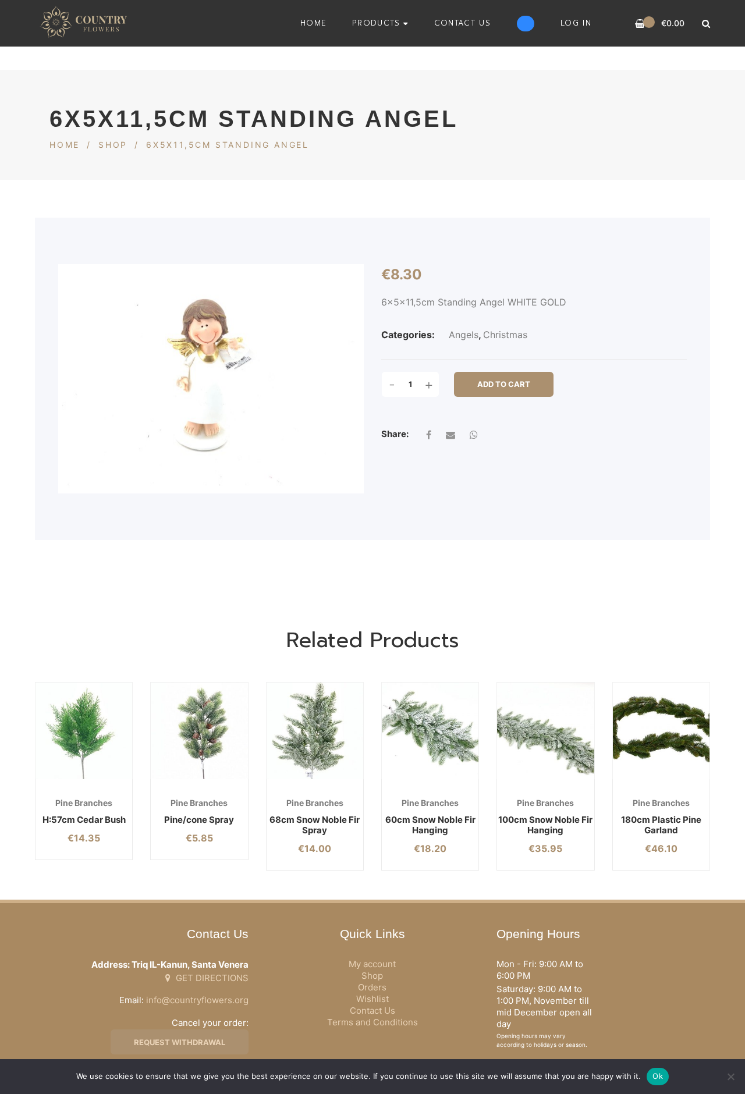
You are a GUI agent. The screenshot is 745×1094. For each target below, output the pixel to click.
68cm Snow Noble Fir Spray (314, 825)
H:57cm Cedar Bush (84, 819)
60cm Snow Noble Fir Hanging (430, 825)
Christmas (505, 334)
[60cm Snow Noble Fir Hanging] (430, 731)
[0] (640, 24)
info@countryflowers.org (197, 1000)
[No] (730, 1076)
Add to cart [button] (67, 779)
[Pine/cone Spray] (199, 731)
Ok (657, 1076)
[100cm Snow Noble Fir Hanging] (545, 731)
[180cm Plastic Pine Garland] (661, 731)
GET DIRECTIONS (211, 977)
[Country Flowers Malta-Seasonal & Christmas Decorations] (87, 23)
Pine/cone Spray (199, 819)
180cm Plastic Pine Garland (661, 825)
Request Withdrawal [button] (179, 1042)
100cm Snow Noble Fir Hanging (545, 825)
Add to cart (503, 384)
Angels (463, 334)
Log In (575, 23)
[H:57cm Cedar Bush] (84, 731)
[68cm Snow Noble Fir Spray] (315, 731)
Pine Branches (83, 803)
